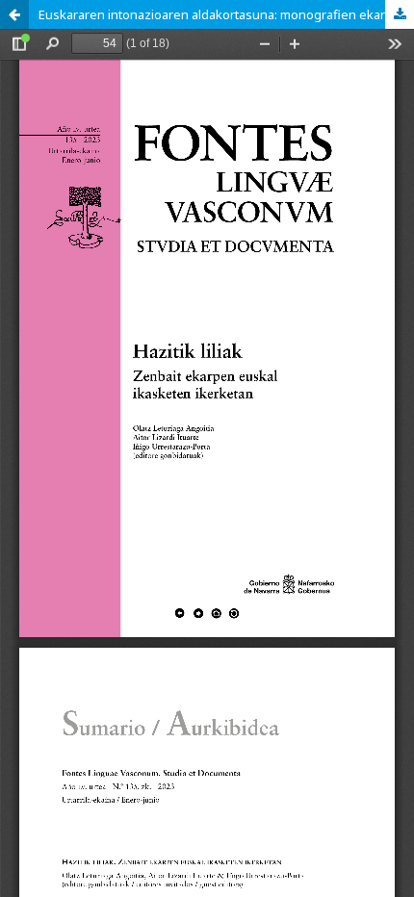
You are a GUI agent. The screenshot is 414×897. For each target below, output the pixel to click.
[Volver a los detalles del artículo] (14, 14)
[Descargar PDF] (399, 14)
